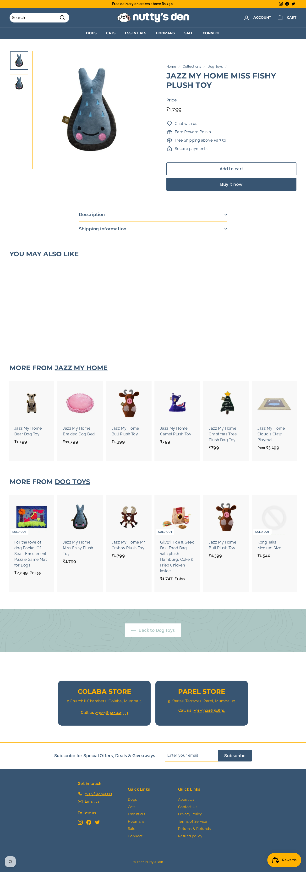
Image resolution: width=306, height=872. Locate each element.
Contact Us (187, 807)
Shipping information (102, 228)
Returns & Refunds (194, 829)
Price (171, 100)
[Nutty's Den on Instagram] (80, 822)
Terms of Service (192, 821)
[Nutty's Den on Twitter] (97, 822)
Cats (110, 33)
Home (171, 66)
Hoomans (165, 33)
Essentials (135, 33)
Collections (192, 66)
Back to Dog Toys (156, 630)
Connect (211, 33)
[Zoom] (91, 110)
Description (92, 214)
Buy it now (231, 184)
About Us (186, 799)
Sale (188, 33)
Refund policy (190, 836)
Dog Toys (215, 66)
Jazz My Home (81, 368)
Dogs (91, 33)
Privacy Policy (190, 814)
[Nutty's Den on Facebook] (88, 822)
